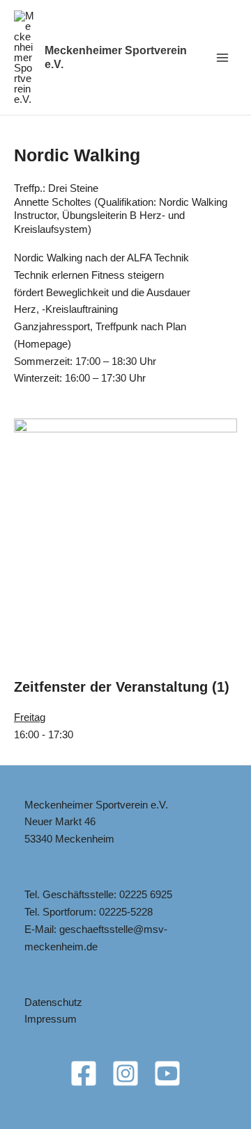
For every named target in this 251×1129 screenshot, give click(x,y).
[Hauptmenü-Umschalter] (223, 57)
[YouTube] (167, 1073)
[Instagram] (125, 1073)
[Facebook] (84, 1073)
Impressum (50, 1019)
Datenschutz (53, 1002)
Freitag (29, 717)
